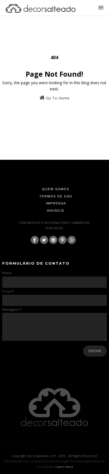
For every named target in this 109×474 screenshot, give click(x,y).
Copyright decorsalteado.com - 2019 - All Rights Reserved (54, 456)
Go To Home (57, 98)
